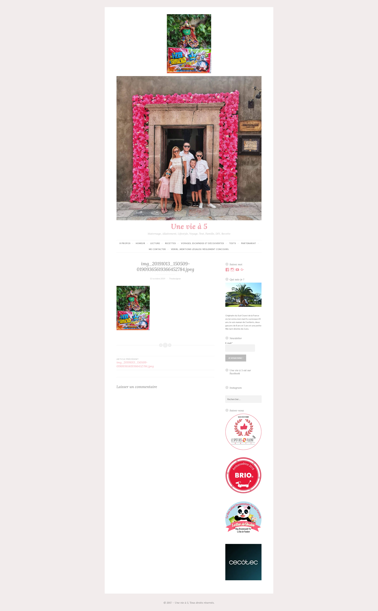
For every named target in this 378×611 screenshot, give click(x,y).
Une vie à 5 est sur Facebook (240, 372)
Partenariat (248, 243)
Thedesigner (175, 278)
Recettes (170, 243)
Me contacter (157, 249)
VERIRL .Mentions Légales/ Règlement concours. (200, 249)
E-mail (229, 343)
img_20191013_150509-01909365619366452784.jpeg (135, 363)
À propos (125, 243)
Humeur (140, 243)
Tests (232, 243)
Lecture (155, 243)
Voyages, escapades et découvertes (202, 243)
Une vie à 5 (189, 226)
